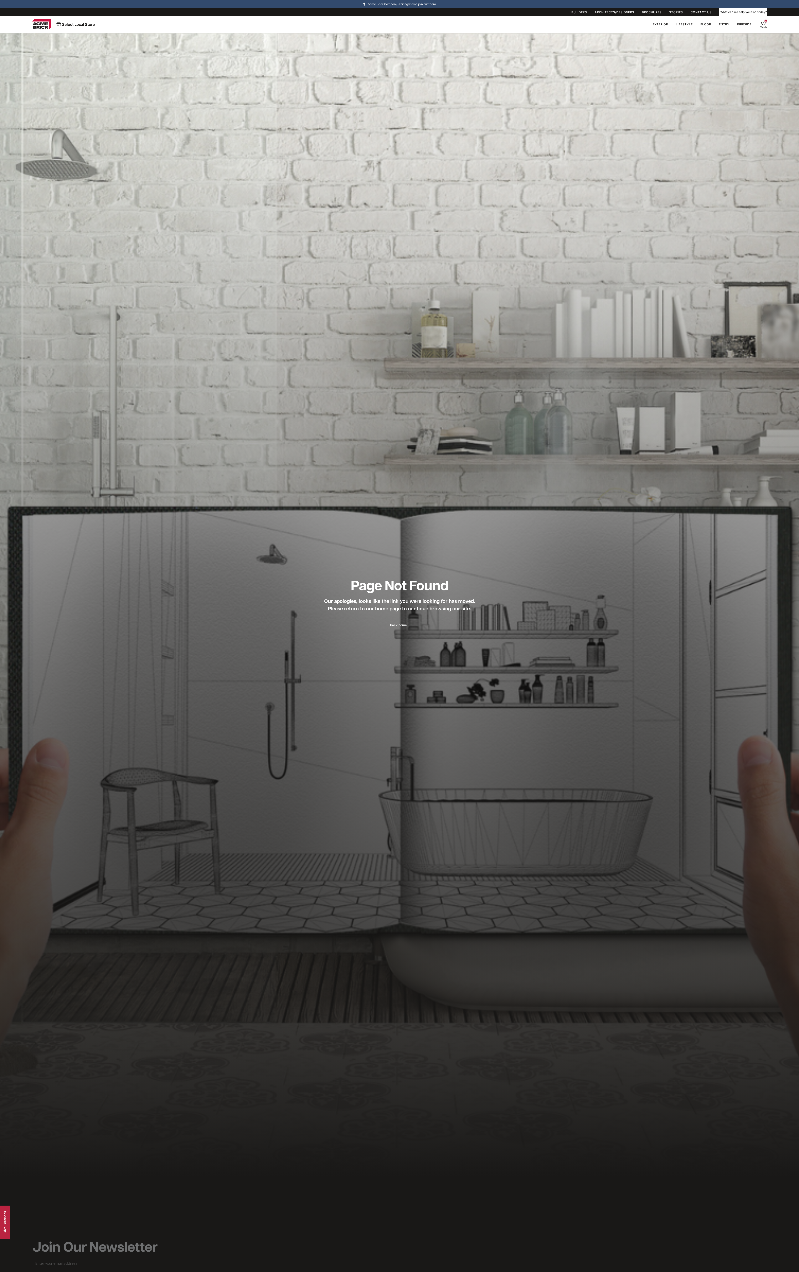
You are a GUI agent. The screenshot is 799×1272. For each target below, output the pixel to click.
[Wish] (763, 23)
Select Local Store (78, 24)
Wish (763, 27)
